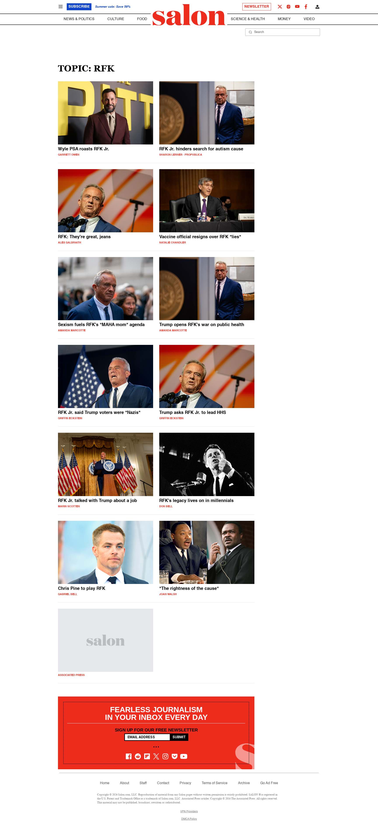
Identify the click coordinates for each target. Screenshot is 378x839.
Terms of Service (215, 783)
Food (142, 19)
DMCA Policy (189, 819)
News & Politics (79, 19)
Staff (143, 783)
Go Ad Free (269, 783)
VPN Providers (189, 811)
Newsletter (256, 7)
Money (284, 19)
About (124, 783)
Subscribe (79, 7)
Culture (115, 19)
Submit (179, 737)
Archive (244, 783)
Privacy (185, 783)
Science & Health (248, 19)
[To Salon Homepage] (189, 14)
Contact (163, 783)
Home (104, 783)
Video (309, 19)
